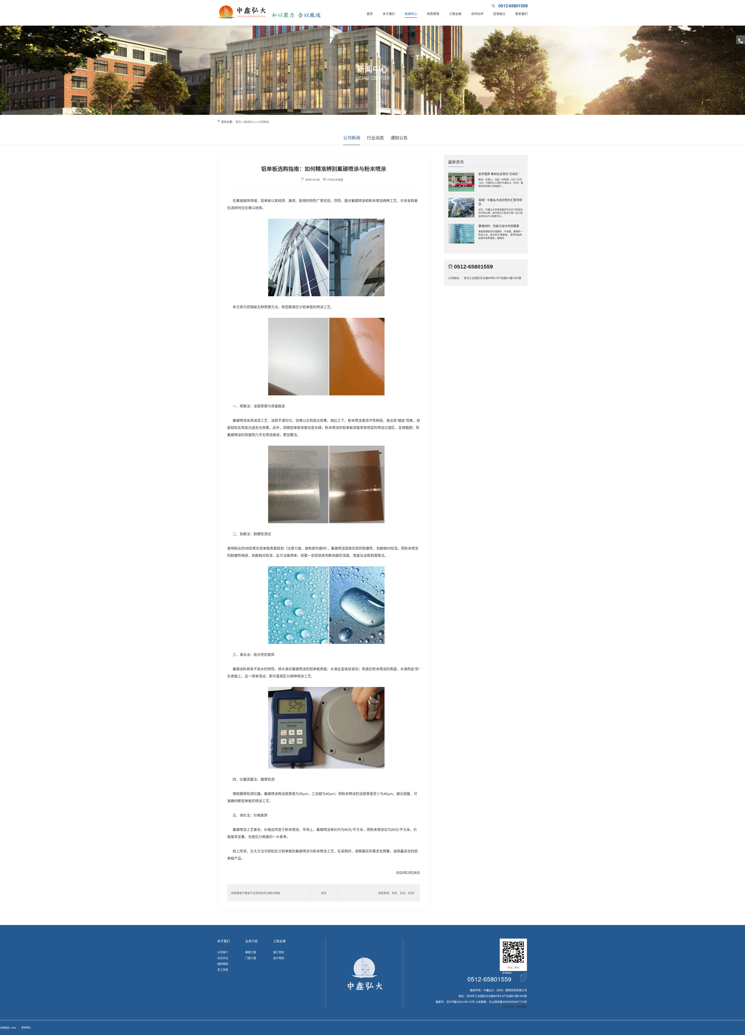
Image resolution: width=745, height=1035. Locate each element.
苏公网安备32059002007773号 (508, 1002)
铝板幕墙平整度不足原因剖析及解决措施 (255, 893)
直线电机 (26, 1027)
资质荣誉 (433, 13)
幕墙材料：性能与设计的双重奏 (498, 226)
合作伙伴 (477, 13)
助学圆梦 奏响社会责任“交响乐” (498, 174)
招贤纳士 (499, 13)
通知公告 (399, 137)
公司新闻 (263, 122)
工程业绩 (455, 13)
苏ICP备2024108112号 (460, 1002)
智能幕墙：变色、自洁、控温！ (397, 893)
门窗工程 (250, 958)
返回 (323, 893)
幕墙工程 (250, 952)
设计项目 (278, 958)
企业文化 (222, 958)
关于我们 (389, 13)
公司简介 (222, 952)
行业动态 (375, 137)
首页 (370, 13)
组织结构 (222, 964)
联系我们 (521, 13)
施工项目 (278, 952)
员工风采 (222, 969)
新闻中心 (411, 13)
